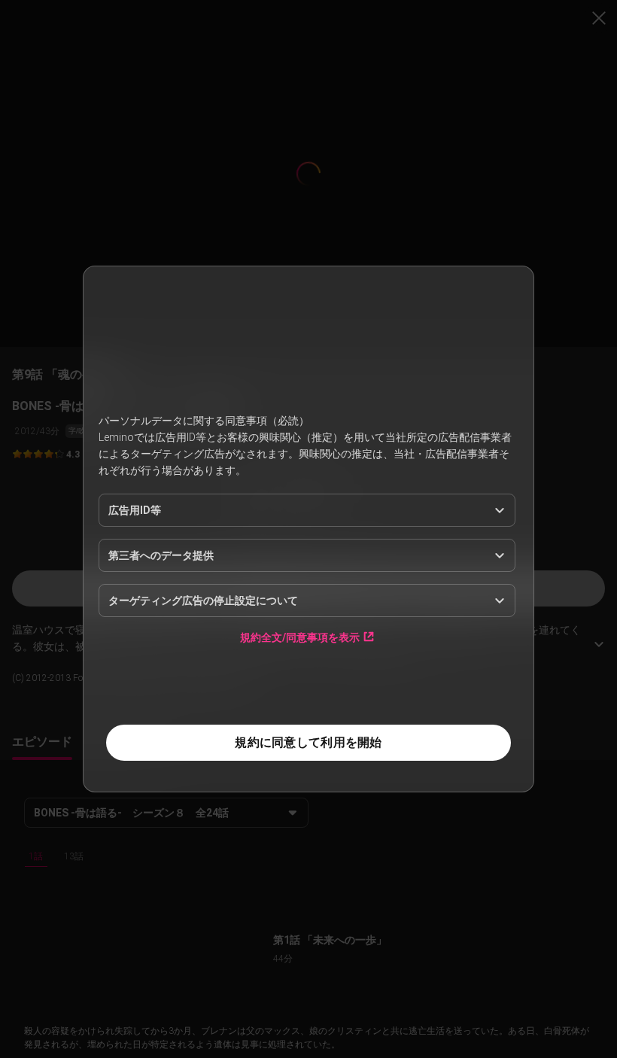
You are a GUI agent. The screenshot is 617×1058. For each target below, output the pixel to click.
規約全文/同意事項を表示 (300, 637)
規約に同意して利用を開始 (308, 742)
